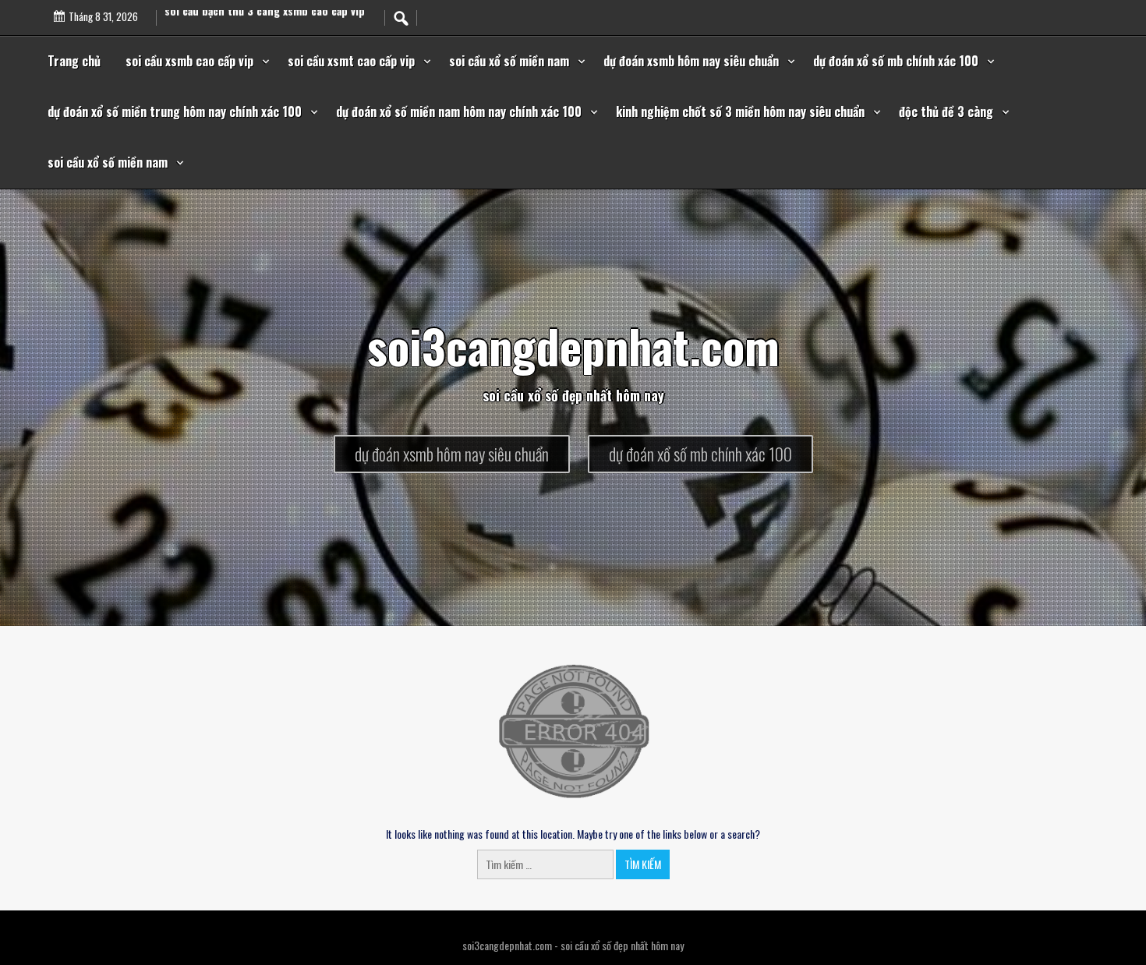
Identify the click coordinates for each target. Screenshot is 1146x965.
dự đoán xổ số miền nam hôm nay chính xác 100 (459, 111)
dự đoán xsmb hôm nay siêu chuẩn (691, 60)
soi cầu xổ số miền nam (509, 60)
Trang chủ (74, 60)
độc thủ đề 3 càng (946, 111)
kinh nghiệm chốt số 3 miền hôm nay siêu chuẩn (740, 111)
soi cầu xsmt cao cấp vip (351, 60)
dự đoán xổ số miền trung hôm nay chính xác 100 (175, 111)
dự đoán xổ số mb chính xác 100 (895, 60)
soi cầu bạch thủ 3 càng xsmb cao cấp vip (264, 25)
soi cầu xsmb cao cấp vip (189, 60)
